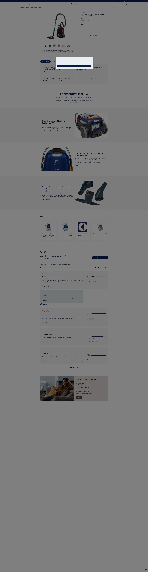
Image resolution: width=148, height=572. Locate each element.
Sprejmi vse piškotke (82, 66)
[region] (74, 63)
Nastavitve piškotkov (65, 66)
